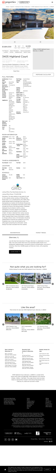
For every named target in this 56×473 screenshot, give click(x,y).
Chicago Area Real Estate (10, 399)
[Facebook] (5, 440)
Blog (28, 408)
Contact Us (48, 402)
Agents (47, 399)
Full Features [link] (5, 50)
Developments (30, 403)
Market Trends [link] (27, 52)
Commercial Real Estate (9, 398)
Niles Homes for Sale (44, 358)
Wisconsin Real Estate (9, 403)
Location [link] (6, 52)
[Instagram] (12, 440)
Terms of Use (49, 405)
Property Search (31, 401)
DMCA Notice (49, 406)
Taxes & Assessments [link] (25, 50)
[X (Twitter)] (9, 440)
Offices (47, 398)
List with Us (48, 401)
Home (28, 398)
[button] (43, 59)
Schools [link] (12, 52)
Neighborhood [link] (18, 52)
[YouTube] (16, 440)
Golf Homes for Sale (44, 353)
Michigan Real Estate (9, 402)
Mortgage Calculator (43, 74)
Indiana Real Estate (8, 401)
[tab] (15, 233)
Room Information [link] (14, 50)
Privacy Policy (49, 403)
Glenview (7, 61)
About (28, 399)
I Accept (47, 469)
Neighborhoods (30, 402)
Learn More (14, 251)
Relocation (29, 405)
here (16, 471)
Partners (29, 406)
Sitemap (46, 441)
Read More (16, 71)
